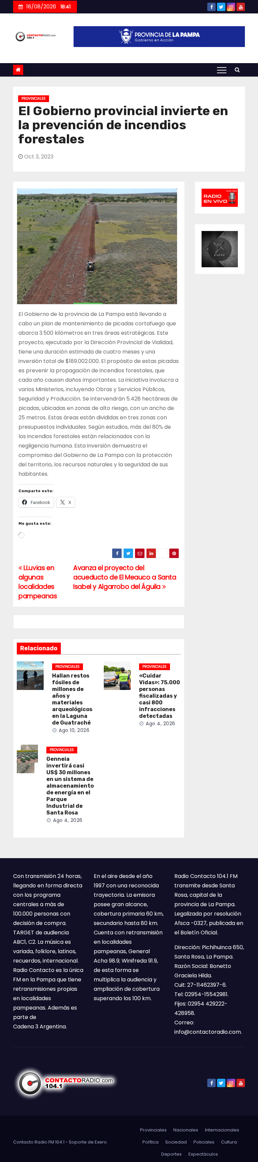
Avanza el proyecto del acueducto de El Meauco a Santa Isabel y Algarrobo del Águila (124, 577)
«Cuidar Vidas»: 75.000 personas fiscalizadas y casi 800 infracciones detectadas (159, 695)
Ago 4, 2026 (160, 723)
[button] (237, 69)
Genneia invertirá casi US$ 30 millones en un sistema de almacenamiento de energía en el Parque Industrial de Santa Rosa (70, 786)
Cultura (229, 1142)
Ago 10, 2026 (74, 730)
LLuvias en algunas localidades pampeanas (37, 582)
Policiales (204, 1142)
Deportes (171, 1154)
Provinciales (34, 98)
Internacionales (222, 1130)
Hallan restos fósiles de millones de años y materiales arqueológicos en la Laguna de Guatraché (72, 699)
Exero (101, 1142)
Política (150, 1142)
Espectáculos (203, 1154)
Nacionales (185, 1130)
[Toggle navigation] (222, 69)
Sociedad (176, 1142)
